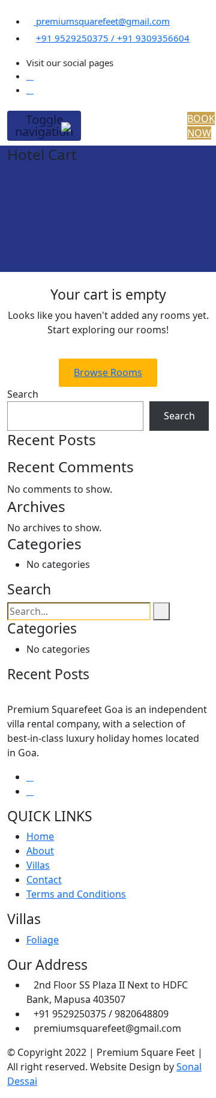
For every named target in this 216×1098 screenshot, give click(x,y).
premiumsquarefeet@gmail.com (102, 21)
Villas (38, 865)
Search (22, 394)
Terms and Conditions (76, 894)
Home (40, 836)
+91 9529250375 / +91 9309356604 (113, 38)
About (40, 850)
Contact (44, 879)
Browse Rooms (108, 372)
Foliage (42, 939)
